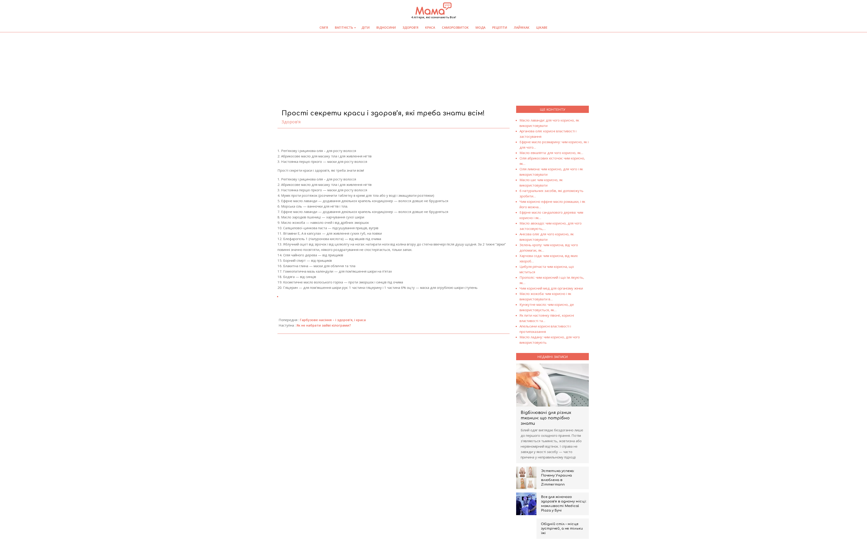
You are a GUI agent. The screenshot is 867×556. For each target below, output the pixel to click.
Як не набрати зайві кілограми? (323, 325)
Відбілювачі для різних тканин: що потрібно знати (546, 418)
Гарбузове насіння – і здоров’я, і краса (333, 320)
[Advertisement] (433, 66)
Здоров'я (291, 122)
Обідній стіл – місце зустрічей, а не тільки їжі (562, 528)
